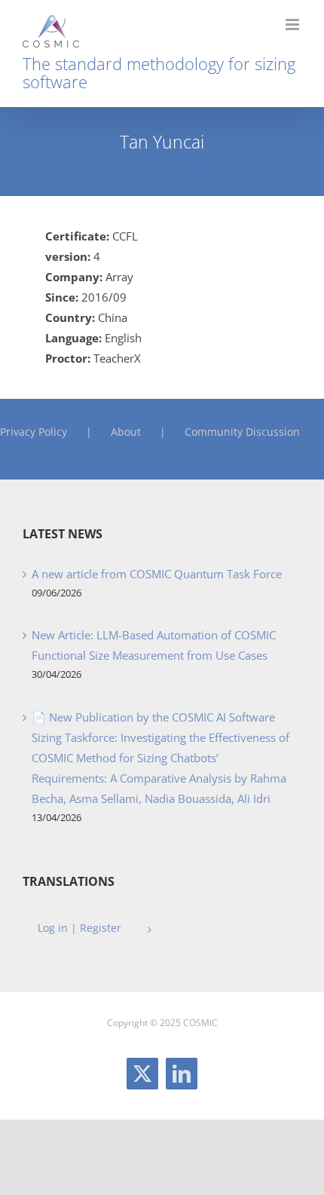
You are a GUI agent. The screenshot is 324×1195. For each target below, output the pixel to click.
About (126, 431)
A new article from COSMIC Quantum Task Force (157, 573)
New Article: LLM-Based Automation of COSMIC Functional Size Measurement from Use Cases (154, 645)
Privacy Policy (33, 431)
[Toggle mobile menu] (293, 24)
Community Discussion (242, 431)
